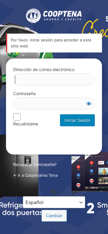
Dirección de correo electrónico (43, 69)
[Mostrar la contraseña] (89, 104)
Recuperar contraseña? (35, 164)
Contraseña (24, 93)
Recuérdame (25, 123)
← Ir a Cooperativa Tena (35, 175)
